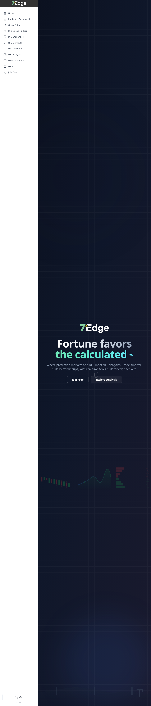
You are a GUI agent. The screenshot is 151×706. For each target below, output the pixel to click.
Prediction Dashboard (19, 19)
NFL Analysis (14, 54)
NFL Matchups (15, 42)
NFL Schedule (15, 48)
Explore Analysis (106, 379)
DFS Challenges (16, 36)
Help (10, 66)
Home (11, 13)
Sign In (18, 697)
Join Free (12, 72)
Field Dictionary (16, 60)
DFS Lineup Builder (17, 31)
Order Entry (14, 25)
